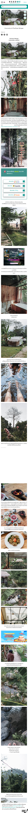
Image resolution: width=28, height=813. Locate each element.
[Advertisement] (14, 466)
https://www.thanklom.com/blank (9, 126)
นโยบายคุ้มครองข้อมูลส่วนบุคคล (9, 807)
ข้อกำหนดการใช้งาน (17, 806)
